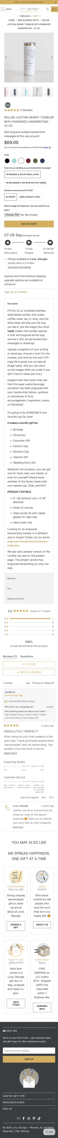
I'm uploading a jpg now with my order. (26, 183)
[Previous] (6, 57)
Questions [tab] (26, 657)
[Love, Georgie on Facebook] (24, 1118)
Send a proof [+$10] (30, 197)
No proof (10, 197)
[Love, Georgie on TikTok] (39, 1118)
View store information (19, 267)
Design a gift (16, 926)
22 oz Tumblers (19, 292)
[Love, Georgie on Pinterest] (34, 1118)
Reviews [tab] (10, 657)
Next (36, 16)
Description (12, 303)
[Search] (47, 9)
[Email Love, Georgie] (18, 1118)
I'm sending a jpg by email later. (22, 174)
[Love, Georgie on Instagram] (29, 1118)
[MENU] (1, 9)
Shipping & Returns (15, 598)
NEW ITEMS (15, 1003)
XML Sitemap (22, 1131)
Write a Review (36, 673)
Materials (11, 578)
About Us (42, 924)
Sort (28, 683)
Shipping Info (42, 1007)
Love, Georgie (19, 1127)
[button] (18, 110)
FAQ (9, 588)
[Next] (51, 57)
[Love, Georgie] (29, 9)
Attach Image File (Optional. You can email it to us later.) (26, 208)
